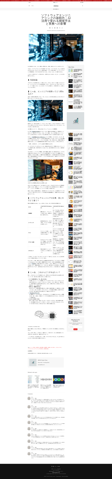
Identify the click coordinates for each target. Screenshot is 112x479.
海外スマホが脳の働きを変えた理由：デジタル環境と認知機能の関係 (78, 238)
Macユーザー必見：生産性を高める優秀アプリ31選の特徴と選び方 (78, 134)
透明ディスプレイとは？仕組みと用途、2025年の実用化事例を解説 (78, 177)
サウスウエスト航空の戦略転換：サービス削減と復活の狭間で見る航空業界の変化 (78, 211)
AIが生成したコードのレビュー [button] (39, 137)
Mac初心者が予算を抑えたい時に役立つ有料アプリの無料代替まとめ (78, 70)
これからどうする (58, 347)
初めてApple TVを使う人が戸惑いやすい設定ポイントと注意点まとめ (58, 386)
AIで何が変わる (41, 348)
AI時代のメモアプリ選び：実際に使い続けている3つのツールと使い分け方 (78, 261)
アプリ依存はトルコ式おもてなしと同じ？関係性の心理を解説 (78, 224)
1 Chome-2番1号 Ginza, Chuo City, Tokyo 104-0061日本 (56, 473)
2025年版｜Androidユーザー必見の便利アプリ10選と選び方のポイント (78, 302)
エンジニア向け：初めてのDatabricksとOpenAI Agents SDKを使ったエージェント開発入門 (78, 86)
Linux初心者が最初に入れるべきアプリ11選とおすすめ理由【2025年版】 (78, 139)
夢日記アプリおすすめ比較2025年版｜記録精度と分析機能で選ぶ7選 (78, 233)
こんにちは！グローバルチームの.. (96, 0)
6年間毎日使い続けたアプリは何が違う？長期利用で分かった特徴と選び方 (78, 143)
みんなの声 (81, 2)
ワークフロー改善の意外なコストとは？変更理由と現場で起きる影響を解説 (78, 107)
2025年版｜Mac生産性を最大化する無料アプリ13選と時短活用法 (78, 270)
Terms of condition (65, 476)
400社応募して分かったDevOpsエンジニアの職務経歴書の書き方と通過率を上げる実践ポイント (78, 289)
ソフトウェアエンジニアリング (33, 348)
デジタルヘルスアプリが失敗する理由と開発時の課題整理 (78, 284)
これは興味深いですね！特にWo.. (107, 0)
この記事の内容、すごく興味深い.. (65, 0)
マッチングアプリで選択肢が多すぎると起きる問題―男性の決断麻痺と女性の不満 (78, 173)
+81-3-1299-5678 (56, 470)
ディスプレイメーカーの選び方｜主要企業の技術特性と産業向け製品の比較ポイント (78, 187)
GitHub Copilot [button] (36, 131)
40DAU (56, 6)
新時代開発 (41, 347)
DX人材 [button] (34, 263)
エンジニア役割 (32, 347)
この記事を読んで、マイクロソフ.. (55, 0)
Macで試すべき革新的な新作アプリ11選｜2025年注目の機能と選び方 (78, 275)
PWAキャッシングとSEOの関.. (25, 0)
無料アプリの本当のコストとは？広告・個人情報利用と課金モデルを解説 (78, 162)
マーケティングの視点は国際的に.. (34, 0)
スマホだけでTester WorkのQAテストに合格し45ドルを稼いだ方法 (78, 201)
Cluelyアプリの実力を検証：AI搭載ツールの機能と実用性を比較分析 (78, 229)
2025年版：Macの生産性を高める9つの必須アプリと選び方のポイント (78, 293)
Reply (36, 398)
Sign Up (75, 329)
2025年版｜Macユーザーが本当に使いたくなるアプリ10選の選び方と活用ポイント (78, 257)
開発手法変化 (46, 348)
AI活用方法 (37, 347)
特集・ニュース (55, 2)
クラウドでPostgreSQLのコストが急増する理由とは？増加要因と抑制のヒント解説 (78, 153)
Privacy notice (58, 476)
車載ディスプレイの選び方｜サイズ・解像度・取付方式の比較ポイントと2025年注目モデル (78, 182)
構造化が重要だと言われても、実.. (86, 0)
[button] (29, 5)
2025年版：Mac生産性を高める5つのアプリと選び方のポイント (78, 206)
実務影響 (45, 347)
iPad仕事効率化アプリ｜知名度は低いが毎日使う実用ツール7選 (78, 298)
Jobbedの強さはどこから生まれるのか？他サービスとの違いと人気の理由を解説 (78, 96)
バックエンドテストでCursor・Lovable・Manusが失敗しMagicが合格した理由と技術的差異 (78, 168)
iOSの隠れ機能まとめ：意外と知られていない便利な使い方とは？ (78, 158)
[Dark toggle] (82, 5)
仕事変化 (49, 347)
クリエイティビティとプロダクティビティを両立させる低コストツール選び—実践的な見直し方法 (78, 243)
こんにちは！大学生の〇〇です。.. (14, 0)
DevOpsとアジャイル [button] (34, 293)
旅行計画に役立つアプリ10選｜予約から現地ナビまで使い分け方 (78, 307)
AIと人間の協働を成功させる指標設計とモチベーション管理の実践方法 (78, 220)
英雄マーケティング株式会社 (56, 468)
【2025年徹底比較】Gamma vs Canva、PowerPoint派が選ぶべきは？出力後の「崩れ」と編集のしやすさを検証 (78, 101)
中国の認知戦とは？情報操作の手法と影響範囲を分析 (78, 252)
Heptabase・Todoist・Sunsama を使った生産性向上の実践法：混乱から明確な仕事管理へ (78, 192)
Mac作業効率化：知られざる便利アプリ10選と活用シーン (78, 279)
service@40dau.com (56, 472)
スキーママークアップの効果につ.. (44, 0)
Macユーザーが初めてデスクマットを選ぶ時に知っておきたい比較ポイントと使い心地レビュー (78, 81)
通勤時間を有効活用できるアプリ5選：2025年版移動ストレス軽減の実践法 (78, 215)
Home (30, 2)
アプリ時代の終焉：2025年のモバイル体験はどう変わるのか (78, 197)
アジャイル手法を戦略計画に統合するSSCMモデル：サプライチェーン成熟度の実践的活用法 (78, 312)
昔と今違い (53, 347)
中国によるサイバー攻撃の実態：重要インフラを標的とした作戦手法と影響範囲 (78, 247)
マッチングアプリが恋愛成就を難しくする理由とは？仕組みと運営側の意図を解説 (78, 91)
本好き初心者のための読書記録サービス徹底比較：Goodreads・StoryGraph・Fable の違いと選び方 (78, 75)
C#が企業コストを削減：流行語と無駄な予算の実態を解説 (78, 266)
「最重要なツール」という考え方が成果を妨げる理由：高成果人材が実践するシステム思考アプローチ (78, 148)
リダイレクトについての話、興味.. (75, 0)
